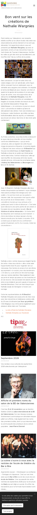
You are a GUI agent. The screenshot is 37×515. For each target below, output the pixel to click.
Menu (34, 5)
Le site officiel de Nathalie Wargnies (18, 310)
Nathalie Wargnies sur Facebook (17, 313)
